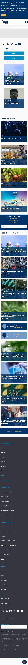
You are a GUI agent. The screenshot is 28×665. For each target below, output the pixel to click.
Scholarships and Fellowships (8, 545)
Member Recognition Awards (8, 540)
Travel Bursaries (5, 554)
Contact (11, 618)
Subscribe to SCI (14, 53)
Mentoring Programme (6, 505)
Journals (3, 452)
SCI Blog (3, 457)
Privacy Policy (6, 649)
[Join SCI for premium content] (4, 335)
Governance (4, 580)
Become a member (5, 603)
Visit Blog (10, 48)
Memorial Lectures (5, 531)
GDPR (16, 649)
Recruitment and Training (7, 510)
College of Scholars (5, 501)
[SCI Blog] (18, 611)
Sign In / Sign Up (5, 598)
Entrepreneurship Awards (7, 549)
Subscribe (4, 618)
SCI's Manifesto (4, 466)
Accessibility (5, 645)
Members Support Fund (7, 515)
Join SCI (14, 58)
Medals (2, 526)
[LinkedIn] (6, 611)
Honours (3, 536)
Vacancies (3, 589)
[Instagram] (10, 611)
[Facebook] (14, 611)
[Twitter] (2, 611)
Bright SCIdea (4, 496)
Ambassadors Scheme (6, 492)
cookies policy (20, 12)
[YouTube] (22, 611)
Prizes (2, 559)
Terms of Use (16, 645)
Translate (12, 631)
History (2, 575)
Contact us (3, 584)
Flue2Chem (3, 461)
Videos (2, 471)
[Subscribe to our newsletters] (4, 326)
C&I (1, 448)
